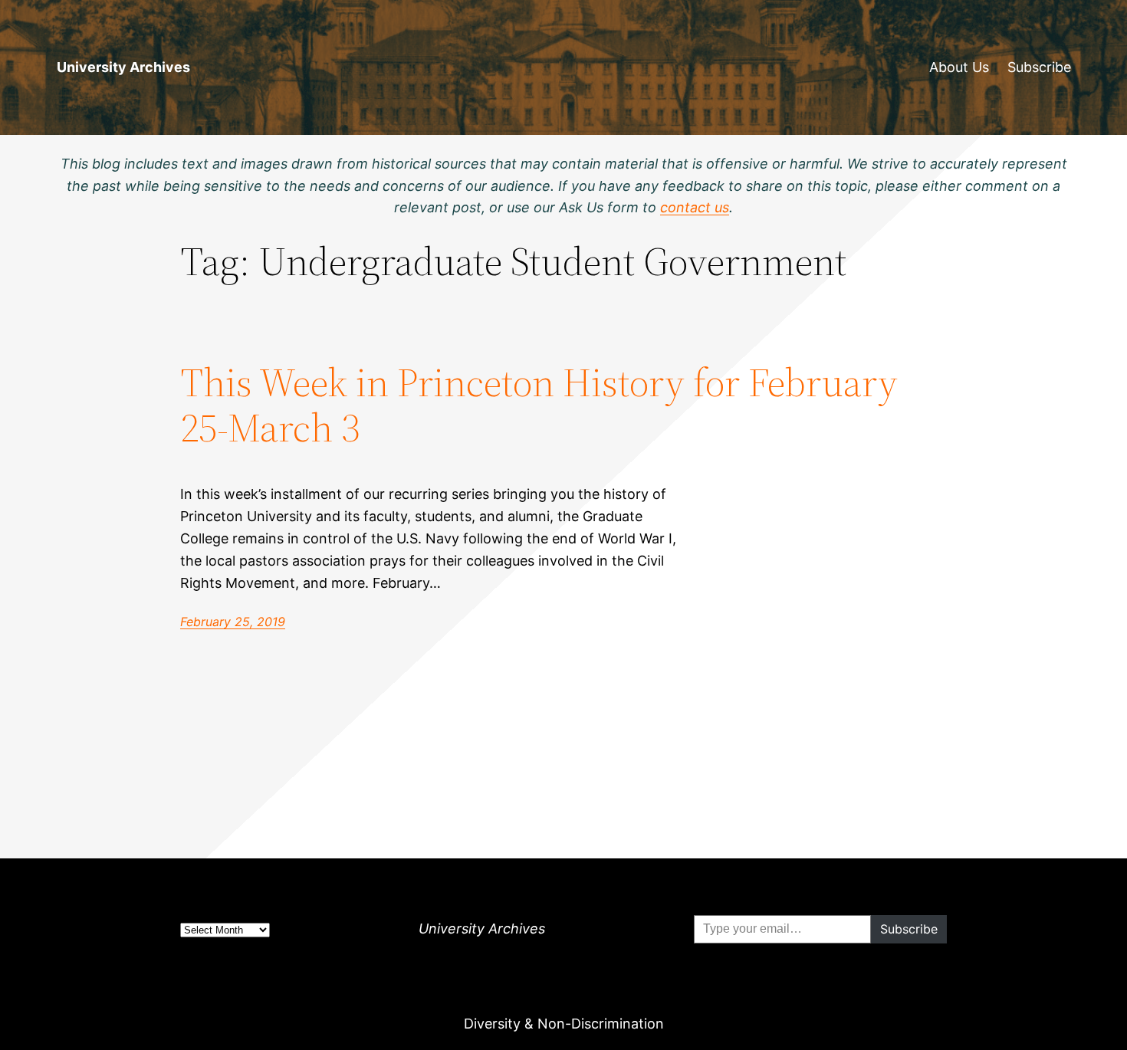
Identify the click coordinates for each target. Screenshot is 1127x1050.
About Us (959, 67)
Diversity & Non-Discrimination (564, 1024)
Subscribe (1039, 67)
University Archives (123, 67)
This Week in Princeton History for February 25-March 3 (539, 405)
